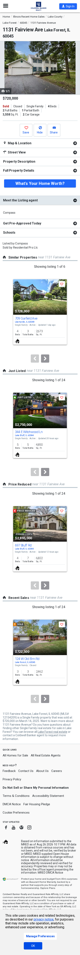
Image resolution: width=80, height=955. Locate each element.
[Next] (45, 358)
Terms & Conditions (16, 796)
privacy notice (44, 919)
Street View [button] (16, 152)
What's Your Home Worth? (40, 183)
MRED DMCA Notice (50, 872)
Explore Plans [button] (47, 888)
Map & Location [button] (19, 143)
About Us (42, 771)
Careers (56, 771)
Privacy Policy (12, 779)
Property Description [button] (19, 161)
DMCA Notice (12, 804)
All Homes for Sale (15, 755)
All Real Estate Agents (46, 755)
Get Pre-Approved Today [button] (22, 223)
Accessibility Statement (48, 796)
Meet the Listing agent (20, 200)
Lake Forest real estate (52, 731)
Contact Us (25, 771)
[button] (68, 6)
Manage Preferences (40, 936)
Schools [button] (9, 232)
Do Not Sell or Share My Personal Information (36, 788)
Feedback (9, 771)
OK (33, 945)
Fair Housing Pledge (36, 804)
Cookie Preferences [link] (16, 812)
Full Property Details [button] (18, 170)
